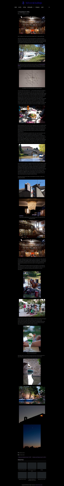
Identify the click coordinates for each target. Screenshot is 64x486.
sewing (24, 7)
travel (23, 452)
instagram (37, 7)
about (16, 7)
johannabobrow (26, 13)
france (21, 454)
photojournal (21, 452)
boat (19, 454)
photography (30, 7)
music (42, 7)
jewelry (20, 7)
